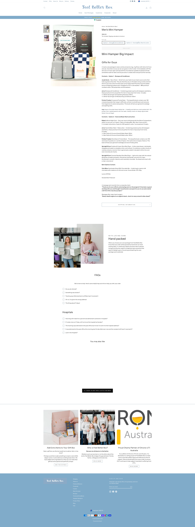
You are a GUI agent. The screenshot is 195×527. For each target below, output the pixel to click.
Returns (61, 1)
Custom (75, 488)
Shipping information (126, 204)
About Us (55, 1)
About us (75, 481)
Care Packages (88, 13)
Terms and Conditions (78, 496)
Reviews (75, 493)
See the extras (61, 464)
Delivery (67, 1)
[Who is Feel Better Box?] (97, 427)
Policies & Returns (77, 484)
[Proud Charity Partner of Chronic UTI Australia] (134, 427)
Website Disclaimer (78, 498)
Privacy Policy (76, 500)
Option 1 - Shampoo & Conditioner (113, 42)
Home (80, 13)
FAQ (74, 505)
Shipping (111, 36)
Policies (72, 1)
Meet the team (77, 491)
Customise (99, 13)
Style (104, 39)
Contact (45, 1)
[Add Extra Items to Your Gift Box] (60, 427)
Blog (74, 503)
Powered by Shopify (97, 521)
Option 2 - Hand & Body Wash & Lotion (137, 42)
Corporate (107, 13)
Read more (97, 461)
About (114, 13)
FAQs (50, 1)
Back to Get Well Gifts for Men (98, 390)
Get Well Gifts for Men (111, 26)
